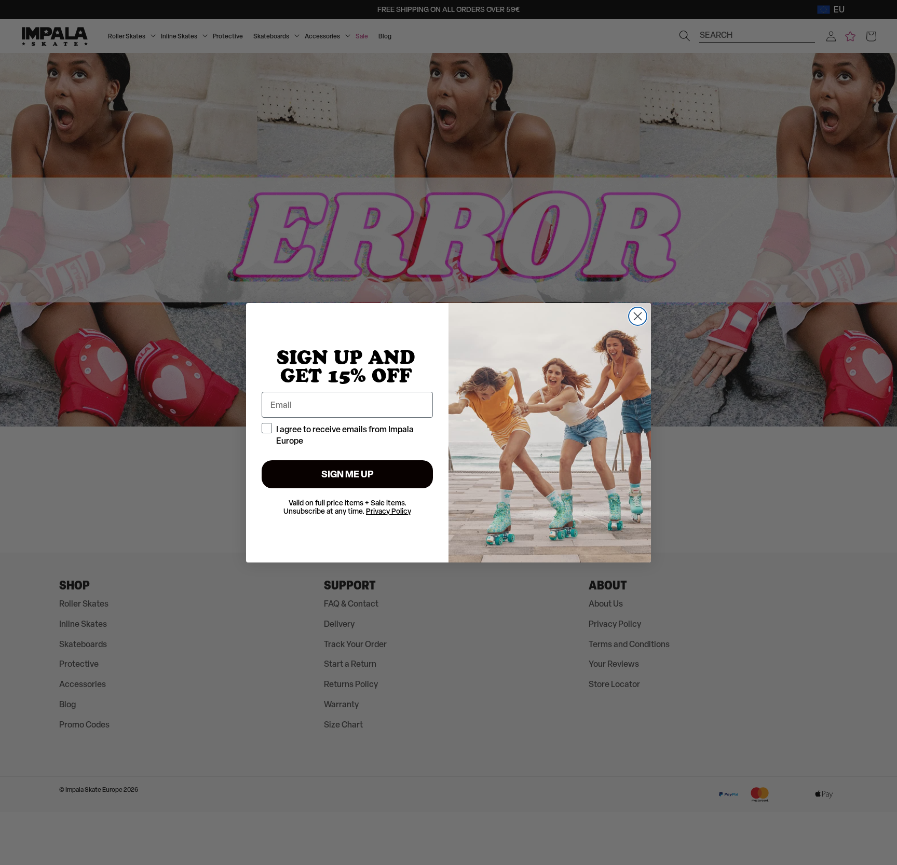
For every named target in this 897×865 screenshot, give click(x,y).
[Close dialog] (638, 316)
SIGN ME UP (347, 474)
